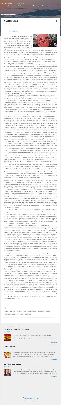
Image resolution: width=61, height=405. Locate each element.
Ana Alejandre (14, 31)
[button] (56, 21)
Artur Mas (12, 311)
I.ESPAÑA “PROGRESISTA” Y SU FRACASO (17, 329)
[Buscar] (59, 4)
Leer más (54, 342)
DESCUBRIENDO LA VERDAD (12, 364)
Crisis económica (32, 311)
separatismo (28, 314)
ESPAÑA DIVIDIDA (9, 347)
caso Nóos (19, 311)
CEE (25, 311)
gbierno (48, 311)
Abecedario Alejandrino (14, 4)
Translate (12, 16)
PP (18, 314)
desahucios (41, 311)
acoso (6, 311)
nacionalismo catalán (10, 314)
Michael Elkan (34, 401)
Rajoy (21, 314)
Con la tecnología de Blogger (31, 398)
